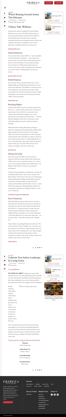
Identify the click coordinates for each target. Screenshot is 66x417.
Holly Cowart (12, 263)
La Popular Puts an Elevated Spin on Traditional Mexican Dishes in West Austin (54, 298)
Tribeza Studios (13, 385)
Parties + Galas (12, 377)
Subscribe (57, 20)
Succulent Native (25, 362)
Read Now (50, 20)
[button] (45, 289)
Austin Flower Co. (25, 349)
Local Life (10, 12)
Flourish (25, 343)
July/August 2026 (56, 16)
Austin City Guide (53, 402)
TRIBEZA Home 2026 (56, 27)
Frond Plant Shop (25, 355)
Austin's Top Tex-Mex (53, 281)
